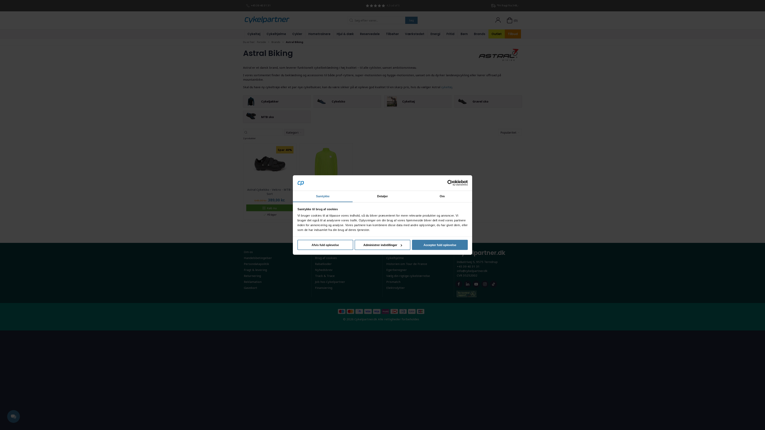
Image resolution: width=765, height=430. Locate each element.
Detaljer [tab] (382, 196)
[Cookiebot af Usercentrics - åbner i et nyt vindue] (450, 183)
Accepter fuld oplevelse (440, 245)
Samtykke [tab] (323, 196)
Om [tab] (442, 196)
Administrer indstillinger (380, 245)
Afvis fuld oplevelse (325, 245)
